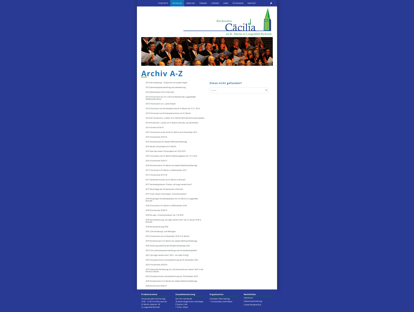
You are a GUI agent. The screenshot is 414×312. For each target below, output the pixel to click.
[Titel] (271, 3)
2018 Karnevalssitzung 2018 (157, 227)
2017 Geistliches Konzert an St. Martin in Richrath (165, 179)
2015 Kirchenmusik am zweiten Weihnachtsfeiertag (166, 142)
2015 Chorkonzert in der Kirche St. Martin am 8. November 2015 (171, 132)
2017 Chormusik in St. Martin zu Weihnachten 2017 (166, 170)
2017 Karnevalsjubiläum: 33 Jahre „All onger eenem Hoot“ (169, 184)
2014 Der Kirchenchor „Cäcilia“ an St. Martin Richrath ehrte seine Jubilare (175, 118)
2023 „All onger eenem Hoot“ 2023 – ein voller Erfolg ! (167, 255)
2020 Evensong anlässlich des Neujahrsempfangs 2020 (168, 245)
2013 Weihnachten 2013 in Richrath (160, 92)
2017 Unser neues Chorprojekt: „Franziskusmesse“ (166, 194)
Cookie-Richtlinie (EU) (252, 304)
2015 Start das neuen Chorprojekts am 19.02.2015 (166, 151)
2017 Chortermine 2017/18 (156, 175)
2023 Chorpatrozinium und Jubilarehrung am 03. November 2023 (172, 260)
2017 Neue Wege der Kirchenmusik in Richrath (164, 189)
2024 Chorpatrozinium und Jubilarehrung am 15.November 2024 (172, 276)
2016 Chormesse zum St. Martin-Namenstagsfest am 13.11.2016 (171, 156)
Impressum (248, 298)
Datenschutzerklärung (253, 301)
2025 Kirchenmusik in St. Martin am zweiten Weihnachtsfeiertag (171, 281)
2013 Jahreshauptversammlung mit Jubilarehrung (166, 87)
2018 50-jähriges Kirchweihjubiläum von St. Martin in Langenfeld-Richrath (172, 199)
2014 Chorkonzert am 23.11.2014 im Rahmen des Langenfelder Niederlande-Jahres (171, 98)
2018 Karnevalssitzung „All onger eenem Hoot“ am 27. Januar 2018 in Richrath (173, 221)
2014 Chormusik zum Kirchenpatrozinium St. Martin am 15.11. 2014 (173, 108)
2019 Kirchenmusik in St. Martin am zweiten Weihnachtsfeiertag (171, 241)
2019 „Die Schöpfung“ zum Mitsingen (161, 231)
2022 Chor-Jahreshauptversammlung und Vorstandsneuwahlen (171, 250)
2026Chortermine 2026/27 (156, 286)
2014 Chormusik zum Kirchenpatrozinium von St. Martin (168, 113)
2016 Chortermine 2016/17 (156, 161)
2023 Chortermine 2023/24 (156, 264)
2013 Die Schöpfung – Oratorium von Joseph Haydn (166, 82)
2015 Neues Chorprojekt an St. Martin (161, 146)
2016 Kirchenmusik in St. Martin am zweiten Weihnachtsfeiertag (171, 165)
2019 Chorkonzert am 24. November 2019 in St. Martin (167, 236)
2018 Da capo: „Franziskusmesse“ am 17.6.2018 (164, 215)
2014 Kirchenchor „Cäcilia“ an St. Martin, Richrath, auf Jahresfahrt (172, 123)
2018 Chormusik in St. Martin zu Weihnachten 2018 (166, 205)
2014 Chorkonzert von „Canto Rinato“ (161, 104)
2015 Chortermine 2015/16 (156, 137)
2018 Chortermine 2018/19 (156, 210)
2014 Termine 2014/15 (155, 127)
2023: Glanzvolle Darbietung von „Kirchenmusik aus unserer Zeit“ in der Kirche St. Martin (174, 270)
